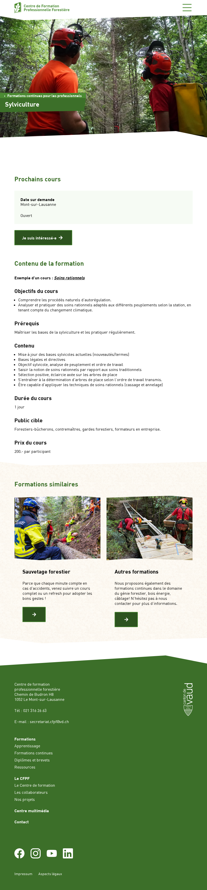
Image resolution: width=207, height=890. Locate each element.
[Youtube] (52, 856)
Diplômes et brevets (32, 759)
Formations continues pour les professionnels (44, 95)
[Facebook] (19, 856)
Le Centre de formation (34, 785)
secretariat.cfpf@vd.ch (49, 721)
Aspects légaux (50, 874)
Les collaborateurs (31, 792)
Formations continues (33, 752)
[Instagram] (36, 856)
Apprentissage (27, 745)
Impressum (23, 874)
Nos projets (24, 799)
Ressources (24, 767)
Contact (21, 821)
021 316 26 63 (34, 710)
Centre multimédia (31, 810)
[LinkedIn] (68, 856)
